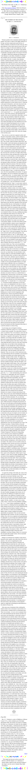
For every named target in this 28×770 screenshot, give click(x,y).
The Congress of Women (10, 8)
